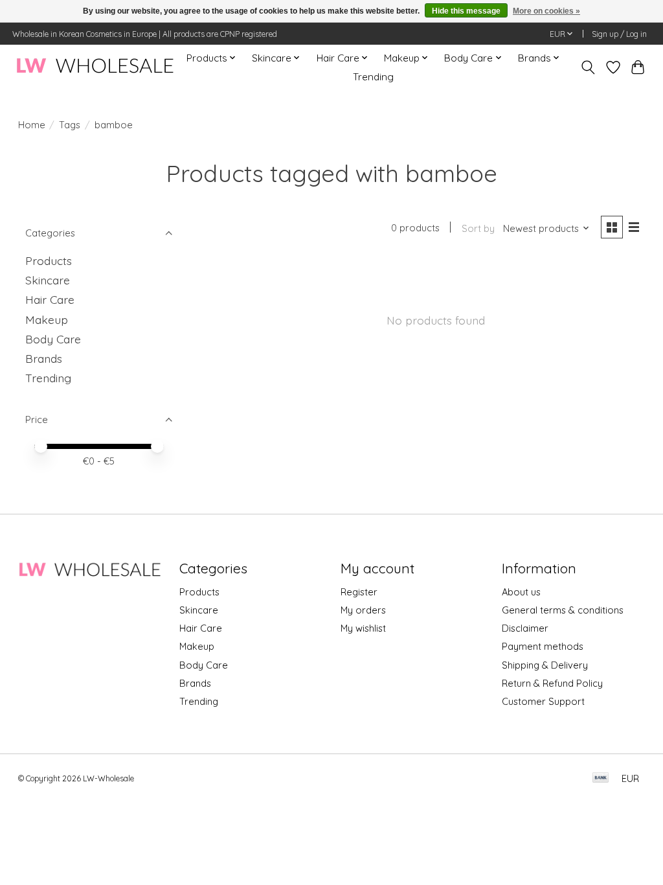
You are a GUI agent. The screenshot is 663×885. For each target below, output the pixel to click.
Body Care (53, 339)
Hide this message (466, 11)
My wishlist (363, 628)
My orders (363, 610)
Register (359, 592)
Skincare (47, 280)
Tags (69, 125)
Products (48, 260)
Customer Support (543, 701)
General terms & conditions (563, 610)
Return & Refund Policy (552, 683)
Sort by (478, 228)
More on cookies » (546, 11)
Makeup (46, 319)
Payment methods (542, 646)
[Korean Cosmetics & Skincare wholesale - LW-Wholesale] (95, 67)
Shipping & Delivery (545, 665)
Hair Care (49, 299)
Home (31, 125)
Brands (43, 358)
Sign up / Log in (619, 34)
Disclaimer (525, 628)
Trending (373, 77)
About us (521, 592)
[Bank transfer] (600, 778)
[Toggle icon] (587, 67)
